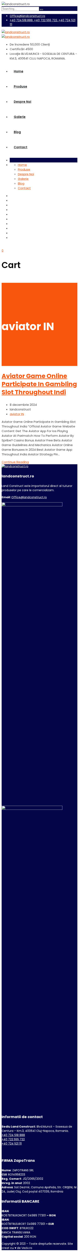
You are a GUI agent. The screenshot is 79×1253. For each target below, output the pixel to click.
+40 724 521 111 (12, 1144)
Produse (20, 86)
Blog (17, 132)
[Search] (41, 9)
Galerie (20, 117)
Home (18, 71)
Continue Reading (15, 462)
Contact (20, 147)
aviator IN (17, 414)
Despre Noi (22, 102)
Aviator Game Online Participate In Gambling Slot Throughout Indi (39, 384)
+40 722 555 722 (13, 1139)
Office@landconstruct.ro (27, 16)
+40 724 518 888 (13, 1135)
